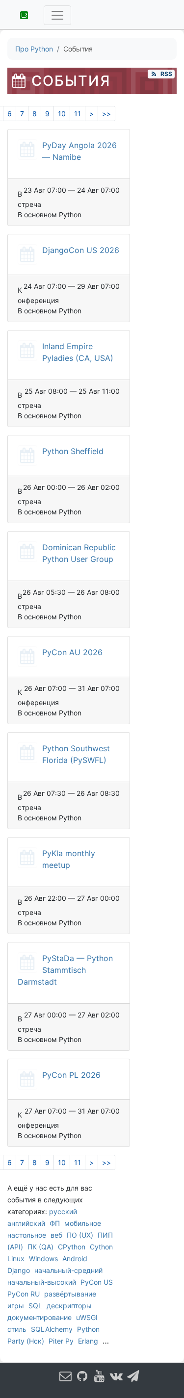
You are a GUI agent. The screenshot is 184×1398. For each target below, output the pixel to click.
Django (18, 1270)
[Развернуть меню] (57, 15)
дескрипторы (69, 1305)
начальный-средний (68, 1270)
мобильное (82, 1223)
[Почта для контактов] (65, 1375)
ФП (55, 1223)
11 (77, 113)
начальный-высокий (41, 1282)
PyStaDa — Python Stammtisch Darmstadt (65, 970)
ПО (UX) (80, 1235)
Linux (16, 1258)
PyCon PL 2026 (71, 1075)
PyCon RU (23, 1294)
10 (62, 113)
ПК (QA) (40, 1247)
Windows (43, 1258)
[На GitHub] (82, 1375)
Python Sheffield (73, 451)
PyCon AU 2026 (72, 652)
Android (74, 1258)
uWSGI (87, 1317)
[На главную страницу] (20, 14)
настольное (26, 1235)
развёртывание (70, 1294)
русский (63, 1211)
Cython (101, 1247)
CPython (71, 1247)
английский (26, 1223)
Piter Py (61, 1341)
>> (106, 113)
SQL (35, 1305)
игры (15, 1305)
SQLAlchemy (52, 1329)
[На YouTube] (99, 1375)
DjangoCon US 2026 (80, 250)
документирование (39, 1317)
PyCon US (96, 1282)
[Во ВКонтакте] (116, 1375)
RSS (165, 73)
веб (56, 1235)
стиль (16, 1329)
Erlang (88, 1341)
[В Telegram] (133, 1375)
